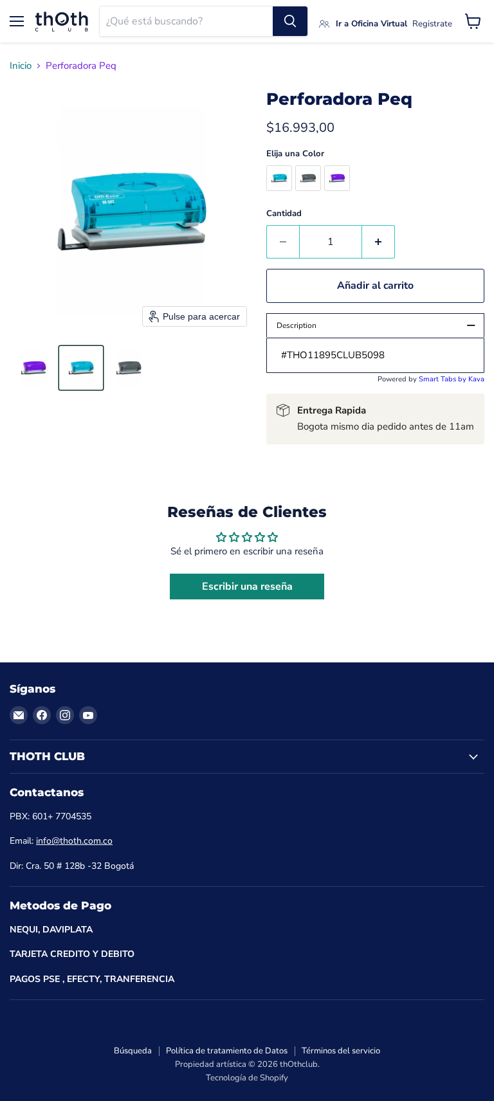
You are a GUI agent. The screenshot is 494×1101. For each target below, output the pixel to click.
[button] (33, 368)
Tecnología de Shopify (247, 1078)
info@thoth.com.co (74, 841)
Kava (476, 379)
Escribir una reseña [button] (247, 586)
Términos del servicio (341, 1051)
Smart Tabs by (443, 379)
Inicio (21, 65)
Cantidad (284, 214)
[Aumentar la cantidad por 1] (378, 242)
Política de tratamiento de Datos (227, 1051)
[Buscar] (290, 21)
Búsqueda (133, 1051)
